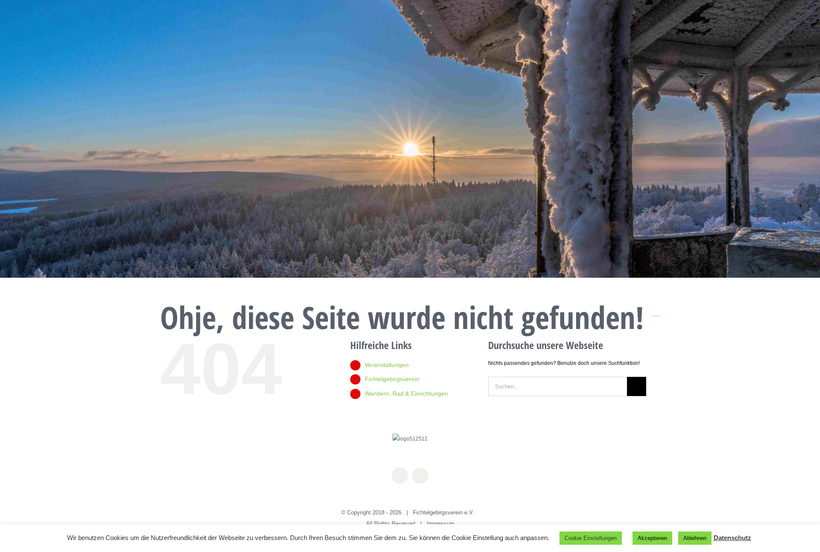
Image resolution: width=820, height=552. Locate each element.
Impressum (440, 523)
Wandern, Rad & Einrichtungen (406, 393)
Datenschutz (732, 537)
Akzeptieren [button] (652, 538)
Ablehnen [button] (694, 538)
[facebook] (400, 475)
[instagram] (420, 475)
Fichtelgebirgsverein (392, 379)
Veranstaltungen (387, 364)
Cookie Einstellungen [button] (591, 538)
